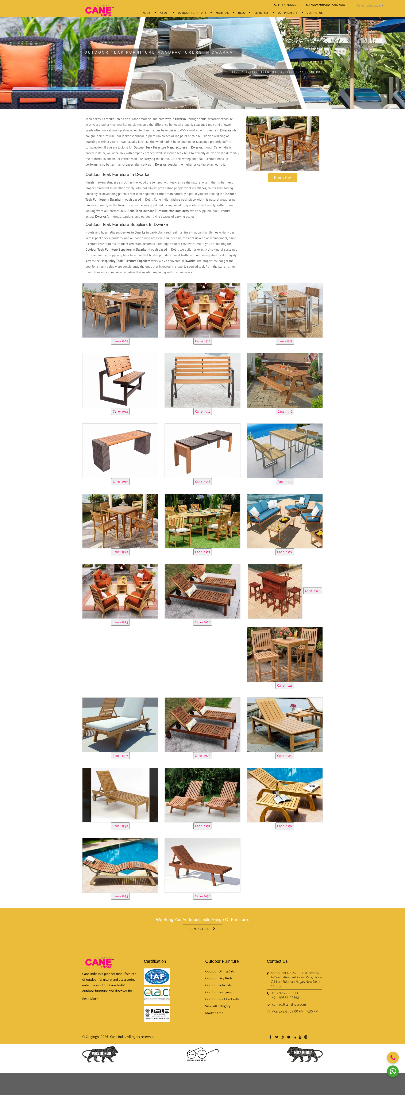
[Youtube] (300, 1037)
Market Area (214, 1013)
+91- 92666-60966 (285, 993)
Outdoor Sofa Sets (218, 985)
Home (146, 12)
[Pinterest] (288, 1037)
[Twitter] (276, 1037)
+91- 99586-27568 (285, 997)
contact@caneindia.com (289, 1004)
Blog (241, 12)
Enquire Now (283, 177)
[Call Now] (393, 1057)
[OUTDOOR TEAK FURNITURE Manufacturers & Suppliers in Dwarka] (120, 310)
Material (222, 12)
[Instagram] (282, 1037)
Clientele (261, 12)
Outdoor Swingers (218, 992)
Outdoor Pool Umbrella (222, 999)
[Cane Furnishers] (99, 7)
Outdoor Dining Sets (220, 971)
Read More (90, 998)
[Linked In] (294, 1037)
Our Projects (287, 12)
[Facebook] (270, 1037)
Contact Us (315, 12)
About (164, 12)
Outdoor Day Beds (218, 978)
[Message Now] (393, 1071)
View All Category (218, 1006)
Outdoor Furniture (192, 12)
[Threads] (306, 1037)
